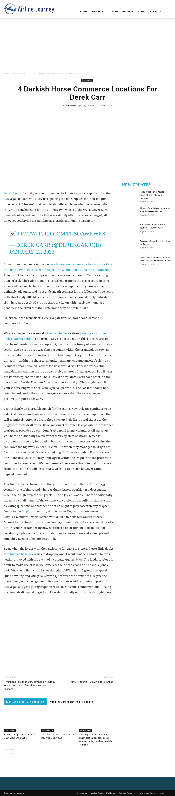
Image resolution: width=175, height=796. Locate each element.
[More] (103, 113)
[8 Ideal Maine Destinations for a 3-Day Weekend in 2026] (58, 720)
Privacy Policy (125, 792)
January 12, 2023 (32, 252)
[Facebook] (71, 113)
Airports (97, 11)
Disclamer (111, 792)
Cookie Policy (96, 792)
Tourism (112, 11)
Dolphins (28, 511)
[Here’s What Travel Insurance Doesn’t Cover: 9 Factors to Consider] (128, 196)
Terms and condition (145, 792)
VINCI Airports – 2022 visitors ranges (91, 681)
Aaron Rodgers (59, 333)
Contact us (82, 792)
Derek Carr (11, 193)
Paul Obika (71, 105)
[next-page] (11, 751)
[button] (167, 11)
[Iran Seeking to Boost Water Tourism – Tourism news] (128, 229)
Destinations (19, 73)
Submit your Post (149, 11)
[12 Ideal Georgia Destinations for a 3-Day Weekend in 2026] (21, 720)
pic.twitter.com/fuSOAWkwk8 (61, 234)
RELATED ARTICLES (25, 702)
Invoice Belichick (21, 554)
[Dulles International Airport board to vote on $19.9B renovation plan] (128, 262)
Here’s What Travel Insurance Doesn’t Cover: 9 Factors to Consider (153, 195)
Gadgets (127, 11)
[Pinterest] (87, 113)
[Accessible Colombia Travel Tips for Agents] (128, 246)
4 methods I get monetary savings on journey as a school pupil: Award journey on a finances (29, 685)
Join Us (161, 792)
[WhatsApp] (95, 113)
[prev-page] (6, 751)
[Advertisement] (87, 46)
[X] (79, 113)
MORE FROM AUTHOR (71, 702)
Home (83, 11)
